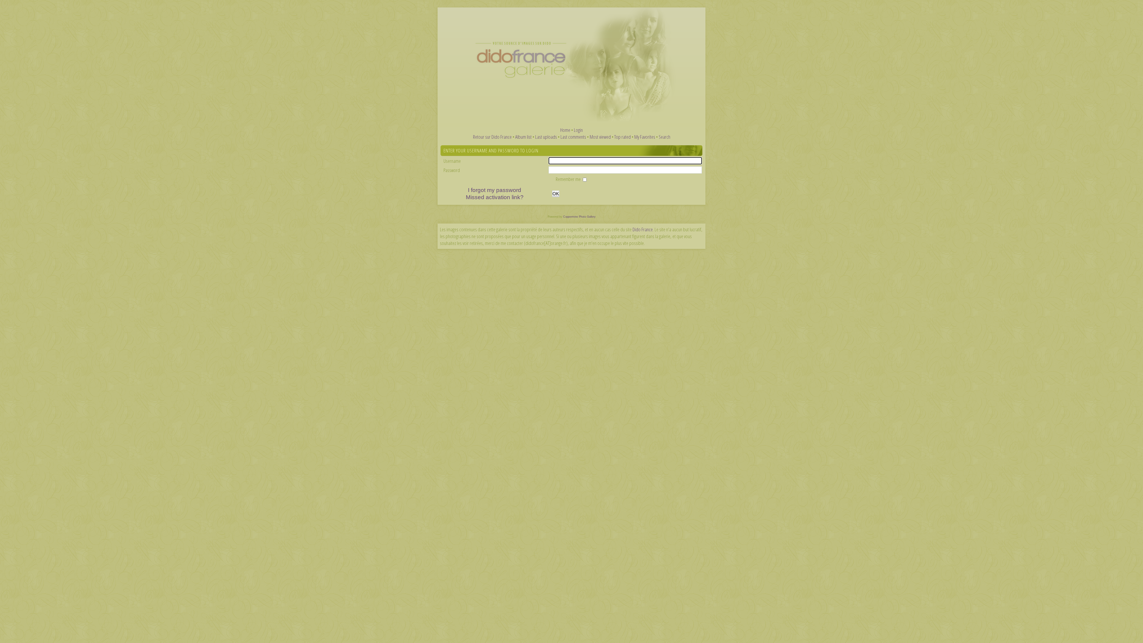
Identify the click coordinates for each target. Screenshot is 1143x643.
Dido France (643, 229)
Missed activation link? (495, 197)
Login (578, 130)
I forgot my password (494, 190)
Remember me (569, 179)
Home (565, 130)
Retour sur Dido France (492, 136)
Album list (523, 136)
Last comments (573, 136)
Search (664, 136)
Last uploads (546, 136)
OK (555, 193)
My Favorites (644, 136)
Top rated (622, 136)
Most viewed (600, 136)
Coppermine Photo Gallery (579, 216)
